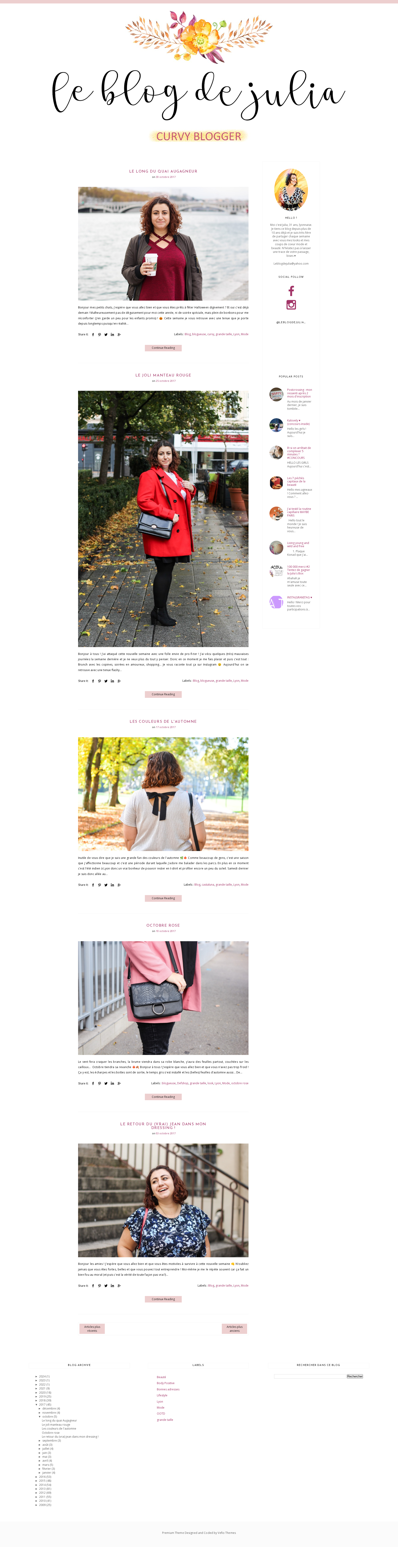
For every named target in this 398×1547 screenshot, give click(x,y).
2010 (42, 1501)
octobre (48, 1417)
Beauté (161, 1377)
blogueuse (199, 334)
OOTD (161, 1414)
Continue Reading (163, 348)
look (210, 1083)
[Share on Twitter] (106, 334)
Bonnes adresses (168, 1389)
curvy (210, 334)
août (45, 1445)
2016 (42, 1477)
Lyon (236, 334)
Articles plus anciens (235, 1329)
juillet (46, 1449)
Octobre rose (163, 926)
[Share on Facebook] (93, 334)
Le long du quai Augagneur (163, 171)
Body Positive (166, 1383)
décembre (49, 1408)
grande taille (224, 334)
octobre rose (240, 1083)
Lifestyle (162, 1395)
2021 (42, 1388)
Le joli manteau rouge (163, 375)
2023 (42, 1380)
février (47, 1469)
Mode (245, 334)
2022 (42, 1384)
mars (46, 1465)
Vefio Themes (227, 1533)
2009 (42, 1505)
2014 (42, 1485)
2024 (42, 1376)
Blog (188, 334)
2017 (42, 1405)
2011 (42, 1497)
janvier (47, 1473)
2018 (42, 1400)
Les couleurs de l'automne (163, 722)
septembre (50, 1440)
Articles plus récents (92, 1329)
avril (45, 1461)
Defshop (182, 1083)
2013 (42, 1489)
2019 (42, 1396)
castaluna (208, 885)
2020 (42, 1393)
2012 (42, 1493)
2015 (42, 1481)
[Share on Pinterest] (99, 334)
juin (45, 1453)
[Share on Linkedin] (112, 334)
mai (45, 1457)
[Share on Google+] (119, 334)
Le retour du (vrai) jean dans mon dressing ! (163, 1126)
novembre (49, 1413)
